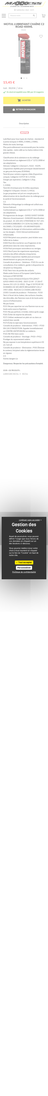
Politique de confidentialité (24, 572)
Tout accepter (25, 562)
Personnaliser (24, 567)
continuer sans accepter (29, 520)
